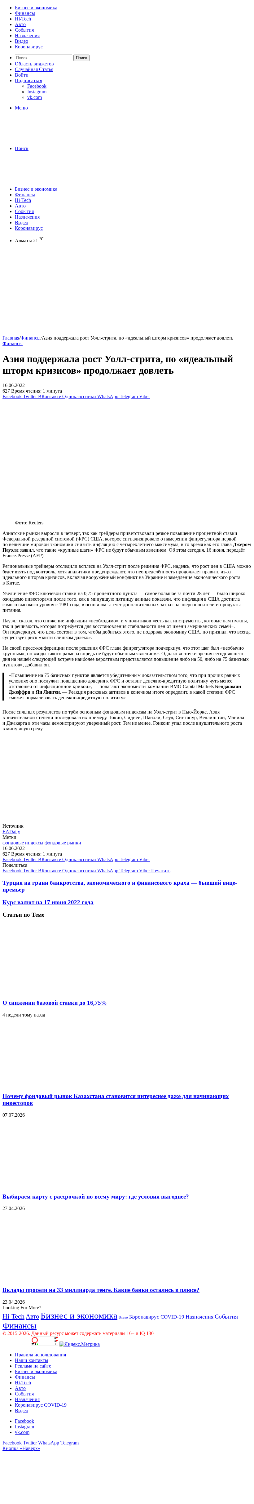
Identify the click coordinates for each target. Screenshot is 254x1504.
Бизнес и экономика (36, 7)
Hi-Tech (23, 18)
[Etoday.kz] (48, 137)
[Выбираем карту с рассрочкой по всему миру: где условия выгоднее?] (62, 1184)
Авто (20, 24)
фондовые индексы (22, 842)
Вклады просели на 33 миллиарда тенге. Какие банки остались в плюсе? (100, 1290)
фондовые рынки (63, 842)
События (24, 30)
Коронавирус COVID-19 (156, 1317)
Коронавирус (29, 46)
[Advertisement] (127, 291)
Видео (21, 41)
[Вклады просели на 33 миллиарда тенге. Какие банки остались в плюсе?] (62, 1277)
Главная (10, 337)
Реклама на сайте (33, 1365)
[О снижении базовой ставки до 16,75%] (62, 990)
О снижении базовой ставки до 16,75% (54, 1002)
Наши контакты (31, 1360)
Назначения (27, 35)
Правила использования (40, 1354)
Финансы (25, 13)
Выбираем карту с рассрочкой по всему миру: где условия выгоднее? (95, 1196)
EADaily (11, 831)
